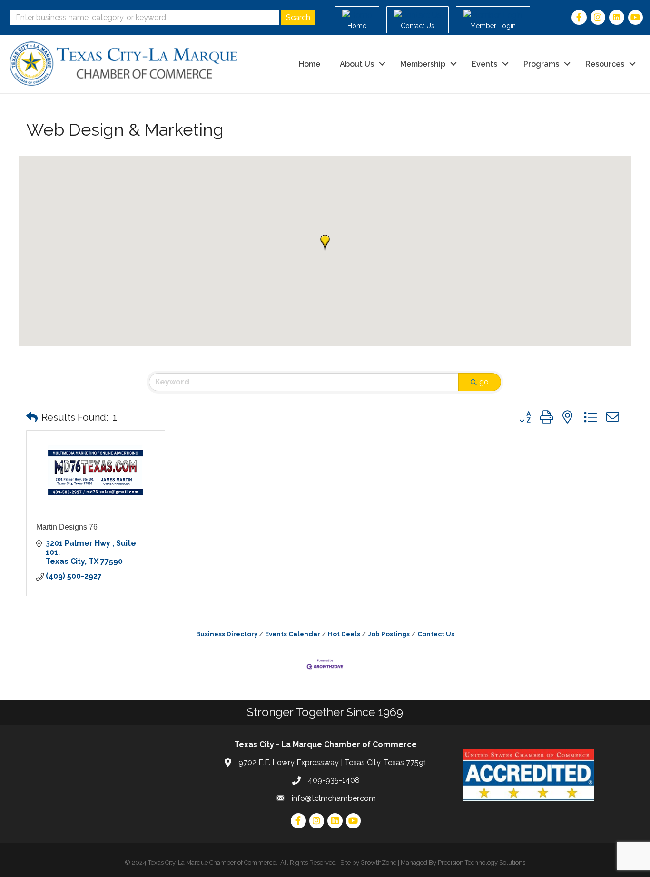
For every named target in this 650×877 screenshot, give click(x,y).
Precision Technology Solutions (481, 862)
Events (484, 64)
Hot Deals (344, 634)
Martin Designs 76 (67, 527)
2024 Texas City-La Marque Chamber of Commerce (204, 862)
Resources (604, 64)
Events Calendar (292, 634)
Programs (541, 64)
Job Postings (389, 634)
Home (309, 64)
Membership (422, 64)
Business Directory (226, 634)
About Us (357, 64)
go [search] (484, 381)
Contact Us (435, 634)
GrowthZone (378, 862)
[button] (325, 243)
